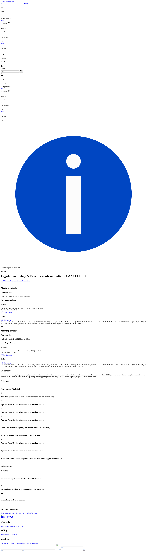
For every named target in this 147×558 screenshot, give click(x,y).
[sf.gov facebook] (2, 518)
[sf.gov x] (9, 518)
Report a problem (16, 543)
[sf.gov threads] (7, 518)
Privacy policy (5, 534)
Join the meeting (6, 320)
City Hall (20, 526)
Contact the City (6, 543)
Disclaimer (13, 534)
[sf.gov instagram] (4, 518)
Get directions (7, 312)
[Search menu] (73, 65)
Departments (10, 526)
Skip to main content (7, 1)
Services (3, 526)
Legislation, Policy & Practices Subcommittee (15, 281)
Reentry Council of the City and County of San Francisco (19, 513)
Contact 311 (26, 543)
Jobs (2, 20)
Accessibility (34, 543)
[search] (21, 71)
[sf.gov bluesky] (11, 518)
